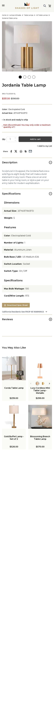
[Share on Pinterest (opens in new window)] (21, 151)
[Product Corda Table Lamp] (14, 368)
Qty (3, 139)
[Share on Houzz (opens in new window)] (25, 151)
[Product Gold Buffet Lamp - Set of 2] (14, 417)
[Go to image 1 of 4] (20, 77)
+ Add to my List (44, 146)
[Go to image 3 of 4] (29, 77)
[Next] (49, 383)
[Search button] (44, 6)
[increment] (15, 138)
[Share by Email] (30, 151)
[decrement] (15, 140)
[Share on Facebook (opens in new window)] (11, 151)
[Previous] (30, 383)
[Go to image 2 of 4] (24, 77)
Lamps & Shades (15, 15)
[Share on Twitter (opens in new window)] (15, 151)
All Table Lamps (42, 15)
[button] (27, 46)
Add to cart (35, 139)
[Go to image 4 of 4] (33, 77)
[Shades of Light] (27, 5)
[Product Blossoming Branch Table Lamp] (40, 417)
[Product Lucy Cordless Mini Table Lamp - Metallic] (40, 368)
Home (4, 15)
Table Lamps (28, 15)
